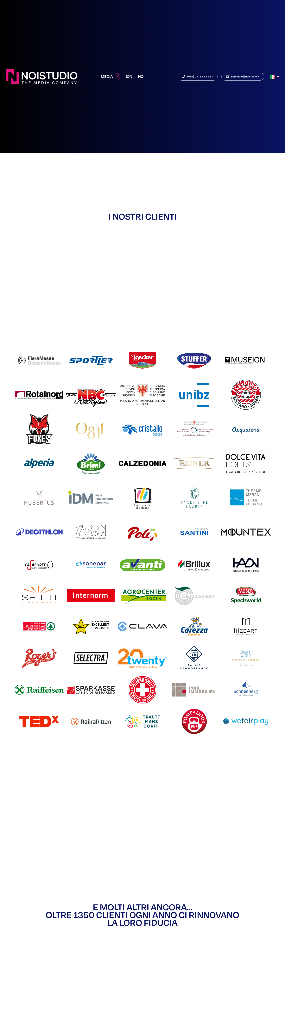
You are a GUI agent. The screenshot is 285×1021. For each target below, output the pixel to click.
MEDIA (107, 76)
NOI (141, 76)
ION (129, 76)
